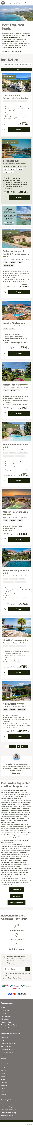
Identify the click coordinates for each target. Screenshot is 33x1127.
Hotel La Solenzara (12, 640)
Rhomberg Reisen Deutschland (11, 1025)
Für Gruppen (5, 1019)
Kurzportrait (5, 1010)
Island (3, 1091)
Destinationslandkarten (8, 1110)
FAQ (2, 1055)
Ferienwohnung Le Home (16, 570)
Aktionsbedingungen (14, 47)
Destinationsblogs (7, 1107)
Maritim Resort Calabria (15, 511)
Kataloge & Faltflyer (7, 1115)
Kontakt (3, 1007)
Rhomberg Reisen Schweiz (10, 1028)
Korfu (3, 1079)
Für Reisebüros (6, 1016)
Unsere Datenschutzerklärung (12, 978)
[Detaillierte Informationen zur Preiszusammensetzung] (10, 124)
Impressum (4, 1037)
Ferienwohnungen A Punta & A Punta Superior (16, 252)
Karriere (3, 1013)
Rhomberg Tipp (8, 172)
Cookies (3, 1058)
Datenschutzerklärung (8, 1043)
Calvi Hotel (8, 95)
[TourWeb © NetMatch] (29, 1124)
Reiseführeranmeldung (8, 1113)
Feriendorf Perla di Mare (15, 444)
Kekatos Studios (11, 323)
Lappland (4, 1094)
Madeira (3, 1088)
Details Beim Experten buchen (12, 51)
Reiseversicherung (7, 1049)
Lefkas (3, 1074)
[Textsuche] (25, 3)
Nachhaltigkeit (8, 456)
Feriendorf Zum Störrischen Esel (11, 162)
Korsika (3, 1068)
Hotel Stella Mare (12, 384)
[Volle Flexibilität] (16, 215)
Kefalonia (4, 1071)
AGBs (3, 1040)
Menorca (4, 1082)
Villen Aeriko (9, 703)
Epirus (3, 1076)
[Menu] (29, 3)
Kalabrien (4, 1085)
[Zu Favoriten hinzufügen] (5, 129)
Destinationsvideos (7, 1104)
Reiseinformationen (7, 1052)
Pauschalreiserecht (7, 1046)
